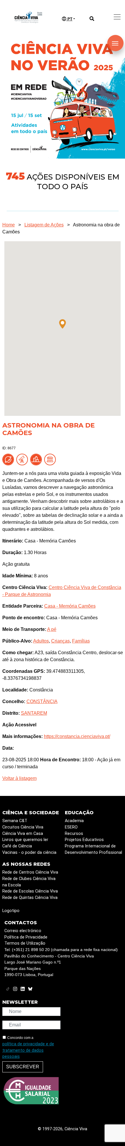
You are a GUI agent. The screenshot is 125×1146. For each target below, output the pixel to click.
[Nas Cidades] (37, 459)
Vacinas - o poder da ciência (29, 852)
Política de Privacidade (25, 937)
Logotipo (10, 910)
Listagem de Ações (44, 224)
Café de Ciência (17, 846)
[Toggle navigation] (117, 17)
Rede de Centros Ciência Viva (30, 872)
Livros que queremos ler (25, 839)
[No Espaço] (9, 459)
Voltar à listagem (19, 778)
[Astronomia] (23, 459)
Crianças (60, 640)
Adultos (41, 640)
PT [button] (69, 19)
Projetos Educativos (84, 839)
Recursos (74, 833)
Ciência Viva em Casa (22, 833)
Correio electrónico (22, 930)
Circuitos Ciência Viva (22, 827)
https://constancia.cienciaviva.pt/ (77, 736)
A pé (51, 629)
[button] (62, 324)
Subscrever (22, 1066)
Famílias (81, 640)
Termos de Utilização (24, 943)
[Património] (51, 459)
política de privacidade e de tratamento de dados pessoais (28, 1050)
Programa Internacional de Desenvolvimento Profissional (93, 849)
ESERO (71, 827)
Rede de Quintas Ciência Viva (30, 897)
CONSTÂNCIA (42, 701)
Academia (74, 820)
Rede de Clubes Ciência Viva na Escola (29, 882)
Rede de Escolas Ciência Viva (30, 891)
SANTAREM (34, 713)
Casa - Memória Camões (70, 606)
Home (8, 224)
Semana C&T (14, 820)
